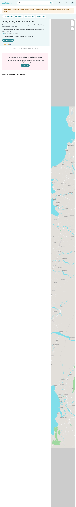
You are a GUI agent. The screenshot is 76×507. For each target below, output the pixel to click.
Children (19, 16)
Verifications (30, 16)
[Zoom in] (72, 21)
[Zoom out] (72, 24)
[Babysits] (7, 3)
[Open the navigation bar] (72, 2)
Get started (25, 65)
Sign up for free (8, 40)
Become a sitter (64, 3)
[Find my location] (72, 28)
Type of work (9, 16)
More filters (41, 16)
